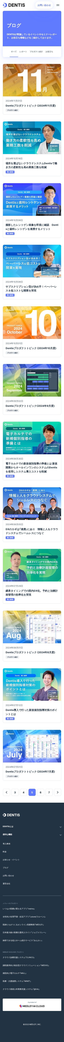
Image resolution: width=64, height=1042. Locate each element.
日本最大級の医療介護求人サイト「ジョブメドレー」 (24, 932)
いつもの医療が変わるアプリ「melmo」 (19, 908)
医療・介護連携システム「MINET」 (17, 981)
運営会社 (6, 883)
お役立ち (49, 51)
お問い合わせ (44, 5)
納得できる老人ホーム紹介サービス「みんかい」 (22, 940)
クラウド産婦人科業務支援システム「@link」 (21, 989)
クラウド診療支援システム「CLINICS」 (19, 957)
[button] (32, 826)
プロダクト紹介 (36, 51)
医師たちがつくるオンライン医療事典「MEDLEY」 (23, 924)
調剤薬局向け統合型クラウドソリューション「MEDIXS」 (26, 965)
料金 (4, 851)
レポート (23, 51)
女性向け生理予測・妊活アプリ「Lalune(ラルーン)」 (24, 916)
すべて (14, 51)
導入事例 (6, 843)
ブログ (5, 867)
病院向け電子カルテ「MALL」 (14, 973)
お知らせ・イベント (11, 859)
